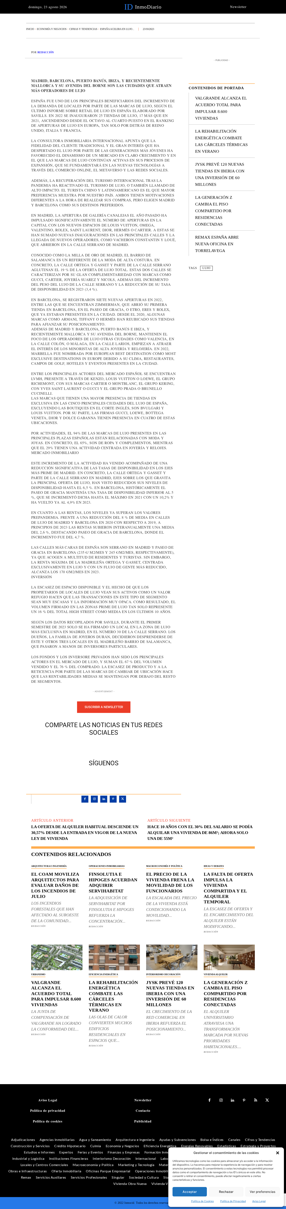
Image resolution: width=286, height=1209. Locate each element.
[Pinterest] (108, 747)
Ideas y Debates (214, 866)
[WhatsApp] (118, 747)
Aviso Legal (259, 1201)
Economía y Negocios (52, 29)
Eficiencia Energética (103, 974)
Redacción (45, 52)
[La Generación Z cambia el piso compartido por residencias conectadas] (229, 957)
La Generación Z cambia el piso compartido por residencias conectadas (213, 210)
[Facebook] (89, 747)
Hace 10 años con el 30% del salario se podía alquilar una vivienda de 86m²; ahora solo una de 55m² (199, 832)
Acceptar (190, 1192)
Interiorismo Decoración (163, 974)
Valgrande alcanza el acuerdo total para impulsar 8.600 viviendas (56, 993)
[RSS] (255, 1100)
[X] (99, 747)
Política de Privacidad (233, 1201)
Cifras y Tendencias (83, 29)
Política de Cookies (202, 1201)
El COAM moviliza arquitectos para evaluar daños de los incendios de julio (55, 885)
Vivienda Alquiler (216, 974)
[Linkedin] (103, 799)
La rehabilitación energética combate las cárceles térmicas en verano (113, 996)
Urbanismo (38, 974)
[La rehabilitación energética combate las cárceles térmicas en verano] (114, 957)
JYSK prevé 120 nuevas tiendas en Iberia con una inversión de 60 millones (170, 993)
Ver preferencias (262, 1192)
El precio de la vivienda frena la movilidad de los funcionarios (170, 882)
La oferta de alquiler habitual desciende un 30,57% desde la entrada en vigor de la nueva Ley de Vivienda (84, 832)
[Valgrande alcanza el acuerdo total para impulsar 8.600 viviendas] (56, 957)
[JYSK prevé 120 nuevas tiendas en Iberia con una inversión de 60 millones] (171, 957)
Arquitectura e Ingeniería (49, 866)
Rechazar (226, 1192)
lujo (206, 268)
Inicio (30, 29)
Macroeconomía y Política (164, 866)
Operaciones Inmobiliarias (107, 866)
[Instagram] (94, 799)
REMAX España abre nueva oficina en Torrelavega (217, 244)
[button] (278, 1153)
